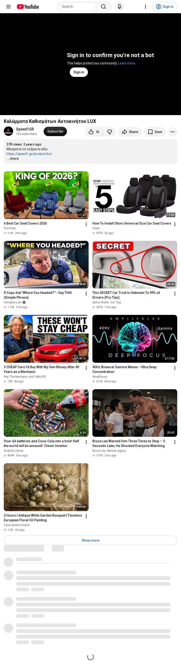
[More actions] (172, 132)
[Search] (103, 6)
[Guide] (8, 6)
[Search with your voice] (119, 6)
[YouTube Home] (27, 6)
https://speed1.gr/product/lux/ (29, 154)
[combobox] (78, 6)
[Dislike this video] (109, 132)
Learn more (126, 63)
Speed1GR (25, 129)
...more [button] (13, 158)
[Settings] (145, 6)
